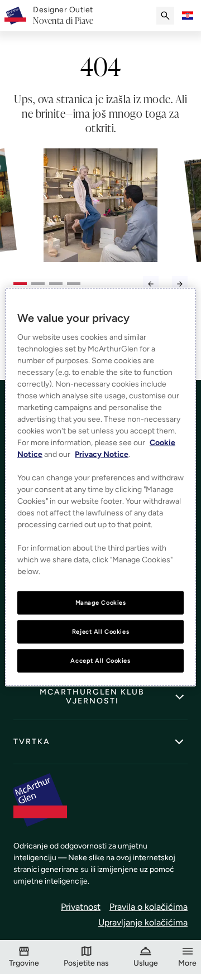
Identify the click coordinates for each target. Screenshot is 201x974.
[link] (63, 15)
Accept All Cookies (100, 660)
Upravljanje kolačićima (143, 922)
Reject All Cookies (100, 631)
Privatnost (80, 906)
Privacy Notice (101, 454)
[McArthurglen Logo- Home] (15, 16)
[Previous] (151, 284)
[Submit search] (165, 16)
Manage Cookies (100, 602)
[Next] (180, 284)
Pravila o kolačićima (148, 906)
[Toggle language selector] (188, 16)
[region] (100, 487)
